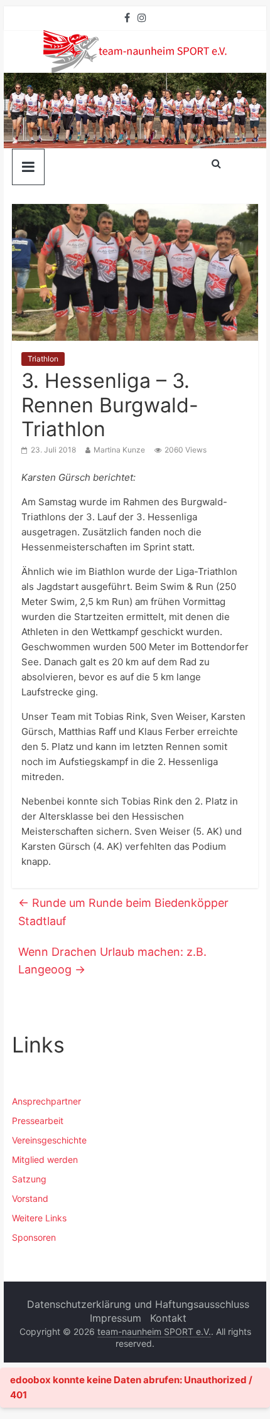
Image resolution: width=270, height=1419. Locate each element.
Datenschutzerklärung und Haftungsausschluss (138, 1304)
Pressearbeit (37, 1120)
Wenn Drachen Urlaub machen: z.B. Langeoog (112, 961)
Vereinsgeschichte (49, 1140)
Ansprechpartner (46, 1101)
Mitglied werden (45, 1159)
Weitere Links (39, 1218)
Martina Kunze (119, 449)
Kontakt (168, 1318)
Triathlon (43, 358)
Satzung (29, 1179)
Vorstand (30, 1198)
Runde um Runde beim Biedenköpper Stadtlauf (123, 912)
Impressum (115, 1318)
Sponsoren (34, 1237)
